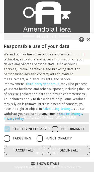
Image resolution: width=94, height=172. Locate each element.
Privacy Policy (14, 119)
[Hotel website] (47, 22)
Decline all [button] (69, 150)
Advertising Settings (57, 109)
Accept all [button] (24, 150)
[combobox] (81, 39)
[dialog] (47, 102)
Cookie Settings (70, 114)
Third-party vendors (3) (43, 84)
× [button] (88, 39)
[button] (47, 163)
